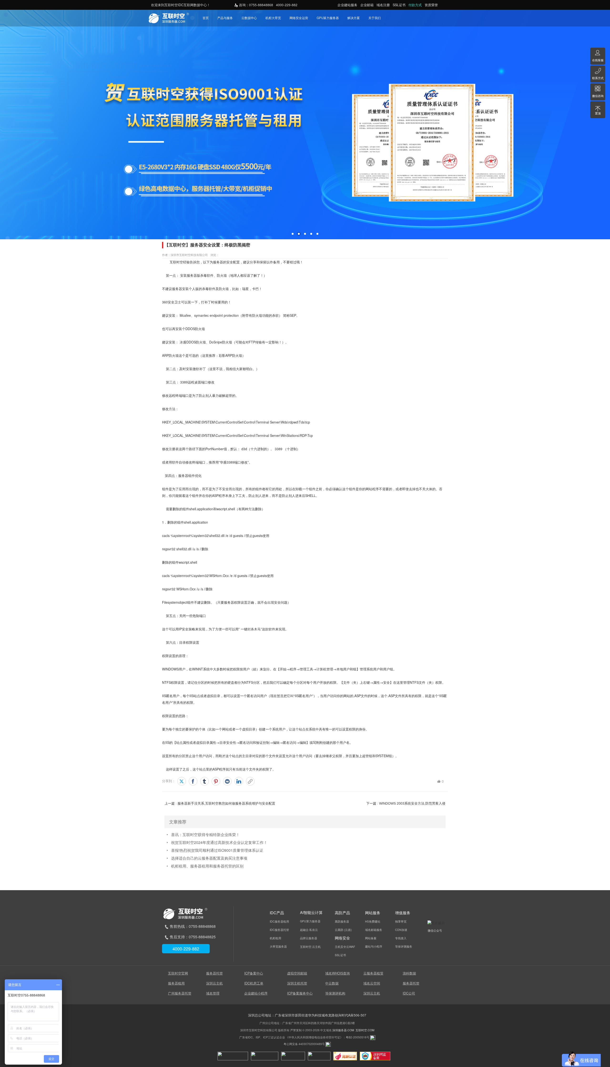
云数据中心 (249, 17)
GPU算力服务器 (328, 17)
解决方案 (353, 17)
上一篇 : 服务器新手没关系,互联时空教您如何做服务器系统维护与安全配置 (220, 803)
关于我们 (374, 17)
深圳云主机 (214, 983)
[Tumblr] (204, 781)
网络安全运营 (299, 17)
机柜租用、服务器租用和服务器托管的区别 (207, 866)
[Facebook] (193, 781)
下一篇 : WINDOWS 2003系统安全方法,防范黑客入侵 (405, 803)
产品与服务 (225, 17)
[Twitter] (181, 781)
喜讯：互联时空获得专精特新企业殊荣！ (205, 834)
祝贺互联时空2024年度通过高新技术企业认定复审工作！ (219, 842)
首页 (206, 17)
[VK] (227, 781)
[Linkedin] (238, 781)
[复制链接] (250, 781)
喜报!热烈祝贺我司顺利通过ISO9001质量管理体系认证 (217, 850)
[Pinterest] (216, 781)
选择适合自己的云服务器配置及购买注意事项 (209, 858)
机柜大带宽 (273, 17)
